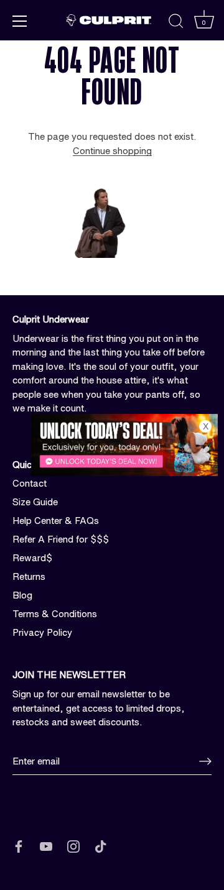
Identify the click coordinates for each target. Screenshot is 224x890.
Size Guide (35, 502)
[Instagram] (73, 846)
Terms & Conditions (54, 613)
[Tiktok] (101, 846)
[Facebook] (18, 846)
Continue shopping (112, 150)
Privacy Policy (42, 632)
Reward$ (32, 557)
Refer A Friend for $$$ (60, 539)
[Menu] (20, 21)
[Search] (176, 23)
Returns (28, 576)
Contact (29, 483)
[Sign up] (205, 761)
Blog (22, 595)
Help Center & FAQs (55, 520)
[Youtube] (46, 846)
